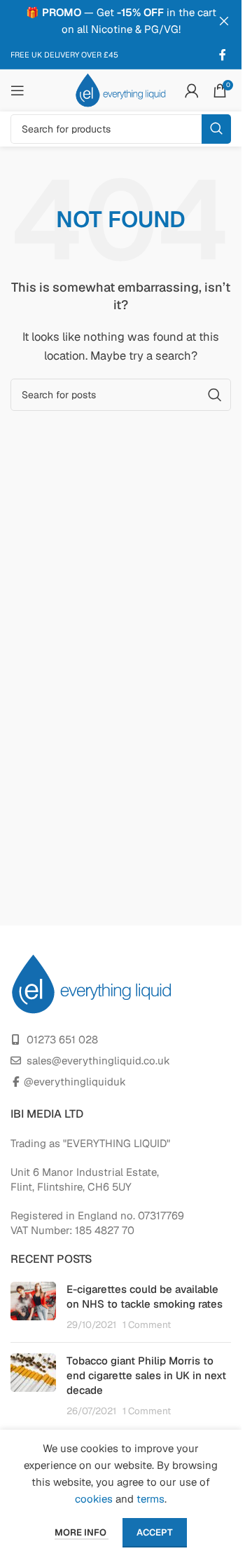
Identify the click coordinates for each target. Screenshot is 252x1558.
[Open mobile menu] (17, 90)
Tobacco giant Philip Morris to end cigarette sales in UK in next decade (146, 1375)
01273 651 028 (62, 1039)
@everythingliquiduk (75, 1081)
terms (150, 1498)
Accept (154, 1532)
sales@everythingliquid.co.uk (98, 1060)
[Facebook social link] (222, 55)
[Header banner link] (120, 21)
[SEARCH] (216, 129)
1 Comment (146, 1324)
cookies (94, 1498)
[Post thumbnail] (33, 1307)
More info (81, 1532)
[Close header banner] (223, 21)
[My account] (192, 90)
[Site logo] (121, 89)
